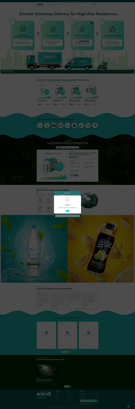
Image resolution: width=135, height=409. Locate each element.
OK (67, 211)
